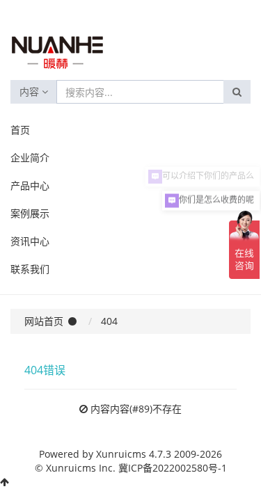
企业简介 (29, 157)
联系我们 (29, 268)
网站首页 (43, 321)
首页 (20, 129)
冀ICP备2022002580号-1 (172, 467)
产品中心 (29, 185)
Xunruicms (121, 453)
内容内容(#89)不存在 (136, 408)
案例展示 (29, 213)
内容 (30, 91)
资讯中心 (29, 241)
